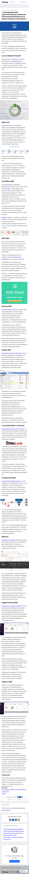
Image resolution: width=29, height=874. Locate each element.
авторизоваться (6, 810)
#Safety (4, 793)
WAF (13, 245)
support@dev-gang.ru (12, 872)
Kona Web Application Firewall (9, 309)
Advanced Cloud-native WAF (9, 540)
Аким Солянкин (13, 10)
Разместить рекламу (14, 861)
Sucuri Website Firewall (16, 61)
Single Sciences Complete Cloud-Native (11, 606)
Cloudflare (7, 188)
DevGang (5, 2)
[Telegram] (22, 797)
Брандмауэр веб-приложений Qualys (11, 353)
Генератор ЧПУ (5, 867)
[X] (20, 797)
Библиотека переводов (15, 867)
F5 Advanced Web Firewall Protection (11, 481)
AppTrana (4, 125)
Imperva (4, 685)
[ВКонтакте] (18, 797)
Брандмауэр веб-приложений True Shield (13, 429)
